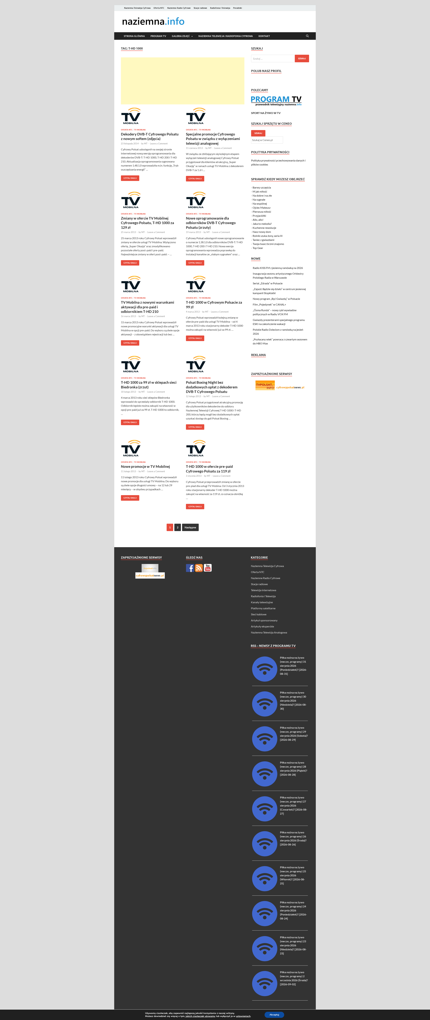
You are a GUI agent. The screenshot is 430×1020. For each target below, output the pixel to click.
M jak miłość (260, 191)
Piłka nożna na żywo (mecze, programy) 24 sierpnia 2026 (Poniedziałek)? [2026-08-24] (293, 910)
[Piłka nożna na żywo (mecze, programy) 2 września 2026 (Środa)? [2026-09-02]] (264, 995)
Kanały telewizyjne (262, 602)
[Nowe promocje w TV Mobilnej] (150, 448)
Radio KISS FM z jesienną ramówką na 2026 (278, 267)
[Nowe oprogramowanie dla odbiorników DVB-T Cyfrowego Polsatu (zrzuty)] (215, 200)
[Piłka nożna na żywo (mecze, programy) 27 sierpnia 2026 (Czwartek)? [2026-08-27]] (264, 820)
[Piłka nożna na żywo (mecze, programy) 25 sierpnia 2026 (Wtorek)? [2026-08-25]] (264, 890)
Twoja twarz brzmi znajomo (268, 243)
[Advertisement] (182, 80)
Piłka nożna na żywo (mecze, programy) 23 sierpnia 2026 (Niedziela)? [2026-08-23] (293, 945)
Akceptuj (274, 1014)
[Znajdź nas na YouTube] (208, 568)
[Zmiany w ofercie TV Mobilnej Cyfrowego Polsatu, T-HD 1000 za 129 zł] (150, 200)
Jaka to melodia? (262, 223)
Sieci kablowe (258, 614)
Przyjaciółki (259, 215)
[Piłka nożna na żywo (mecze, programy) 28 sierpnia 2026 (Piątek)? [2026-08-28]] (264, 785)
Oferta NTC (159, 8)
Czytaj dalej (129, 177)
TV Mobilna (140, 130)
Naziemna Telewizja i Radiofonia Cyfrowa (225, 36)
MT (145, 143)
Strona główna (134, 36)
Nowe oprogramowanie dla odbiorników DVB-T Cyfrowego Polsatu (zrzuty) (211, 222)
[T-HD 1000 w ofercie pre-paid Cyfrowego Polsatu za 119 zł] (215, 448)
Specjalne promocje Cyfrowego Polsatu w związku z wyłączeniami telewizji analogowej (213, 138)
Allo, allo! (258, 219)
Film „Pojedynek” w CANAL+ (269, 304)
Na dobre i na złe (262, 195)
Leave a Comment (159, 143)
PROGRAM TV (158, 36)
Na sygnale (259, 199)
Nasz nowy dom (262, 231)
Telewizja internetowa (263, 590)
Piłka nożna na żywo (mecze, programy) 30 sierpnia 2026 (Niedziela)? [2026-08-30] (293, 700)
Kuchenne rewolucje (264, 227)
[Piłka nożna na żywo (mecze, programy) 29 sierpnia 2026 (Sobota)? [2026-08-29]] (264, 750)
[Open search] (307, 36)
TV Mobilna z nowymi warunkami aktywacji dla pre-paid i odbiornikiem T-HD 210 (147, 307)
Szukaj (258, 133)
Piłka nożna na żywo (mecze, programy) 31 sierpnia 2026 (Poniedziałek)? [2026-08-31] (293, 665)
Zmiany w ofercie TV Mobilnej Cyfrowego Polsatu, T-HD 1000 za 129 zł (147, 222)
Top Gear (258, 247)
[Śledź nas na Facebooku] (190, 568)
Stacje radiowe (200, 8)
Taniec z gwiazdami (263, 239)
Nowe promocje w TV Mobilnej (145, 466)
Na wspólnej (260, 203)
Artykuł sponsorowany (264, 620)
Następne (190, 527)
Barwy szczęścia (262, 187)
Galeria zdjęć (181, 36)
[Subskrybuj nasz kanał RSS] (199, 568)
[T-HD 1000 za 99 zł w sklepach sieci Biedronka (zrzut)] (150, 364)
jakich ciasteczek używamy (200, 1016)
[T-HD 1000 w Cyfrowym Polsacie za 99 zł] (215, 284)
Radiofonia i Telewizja (220, 8)
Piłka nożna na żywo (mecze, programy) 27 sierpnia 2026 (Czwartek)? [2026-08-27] (293, 805)
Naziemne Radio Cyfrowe (179, 8)
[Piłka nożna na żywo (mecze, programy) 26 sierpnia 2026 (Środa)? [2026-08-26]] (264, 855)
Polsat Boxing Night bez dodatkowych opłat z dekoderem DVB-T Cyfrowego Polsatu (212, 387)
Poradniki (237, 8)
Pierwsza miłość (262, 211)
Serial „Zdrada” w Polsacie (268, 283)
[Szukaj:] (280, 58)
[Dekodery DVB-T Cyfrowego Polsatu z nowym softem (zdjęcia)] (150, 116)
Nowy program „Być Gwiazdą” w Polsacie (276, 298)
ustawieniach (243, 1016)
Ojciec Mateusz (261, 207)
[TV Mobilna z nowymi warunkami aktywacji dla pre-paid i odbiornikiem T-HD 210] (150, 284)
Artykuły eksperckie (262, 626)
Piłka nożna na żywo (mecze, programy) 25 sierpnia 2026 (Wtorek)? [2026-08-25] (293, 875)
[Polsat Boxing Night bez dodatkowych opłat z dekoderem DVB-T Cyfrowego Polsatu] (215, 364)
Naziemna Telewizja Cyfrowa (137, 8)
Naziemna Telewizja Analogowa (269, 632)
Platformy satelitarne (263, 608)
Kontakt (264, 36)
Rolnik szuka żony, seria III (268, 235)
